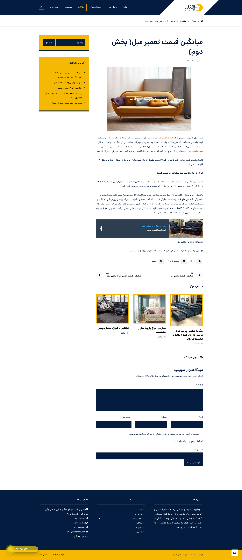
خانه (140, 509)
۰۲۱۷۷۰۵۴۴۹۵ (79, 523)
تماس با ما (137, 532)
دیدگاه (199, 385)
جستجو (49, 42)
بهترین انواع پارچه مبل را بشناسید (67, 82)
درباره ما (139, 527)
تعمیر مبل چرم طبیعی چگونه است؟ (67, 103)
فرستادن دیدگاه (193, 462)
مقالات (154, 261)
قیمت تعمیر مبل (165, 138)
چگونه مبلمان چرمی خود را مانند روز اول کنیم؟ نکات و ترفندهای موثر (65, 75)
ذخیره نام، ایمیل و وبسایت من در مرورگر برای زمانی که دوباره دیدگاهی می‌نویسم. (164, 434)
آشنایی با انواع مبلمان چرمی (70, 88)
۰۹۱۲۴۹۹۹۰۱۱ (80, 518)
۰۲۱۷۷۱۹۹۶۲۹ (80, 527)
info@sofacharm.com (76, 532)
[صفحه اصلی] (202, 21)
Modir (192, 261)
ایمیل (163, 417)
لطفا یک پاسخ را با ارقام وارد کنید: (188, 441)
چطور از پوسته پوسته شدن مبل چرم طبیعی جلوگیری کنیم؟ (63, 96)
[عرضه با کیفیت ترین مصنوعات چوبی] (194, 7)
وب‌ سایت (127, 417)
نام (201, 417)
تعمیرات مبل (137, 518)
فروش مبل (138, 514)
